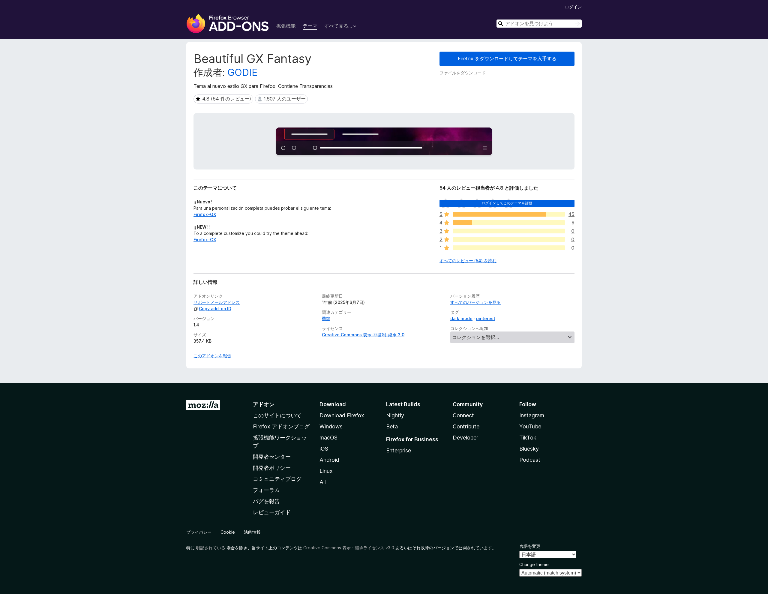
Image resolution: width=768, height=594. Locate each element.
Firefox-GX (205, 214)
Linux (326, 471)
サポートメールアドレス (217, 302)
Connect (463, 415)
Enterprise (398, 450)
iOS (324, 449)
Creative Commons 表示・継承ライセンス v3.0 (348, 547)
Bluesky (529, 449)
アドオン (263, 404)
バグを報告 (266, 501)
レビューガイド (272, 512)
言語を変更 (529, 546)
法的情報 (252, 532)
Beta (392, 426)
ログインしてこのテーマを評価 (507, 203)
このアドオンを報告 (212, 355)
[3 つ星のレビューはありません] (509, 231)
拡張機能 (286, 26)
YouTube (530, 426)
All (323, 482)
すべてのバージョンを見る (475, 302)
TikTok (527, 437)
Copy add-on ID (215, 308)
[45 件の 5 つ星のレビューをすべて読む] (509, 214)
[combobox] (539, 24)
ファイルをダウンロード (463, 72)
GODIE (242, 72)
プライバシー (199, 532)
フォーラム (266, 490)
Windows (331, 426)
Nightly (395, 415)
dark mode (461, 318)
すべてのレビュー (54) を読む (468, 260)
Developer (465, 437)
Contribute (466, 426)
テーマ (310, 26)
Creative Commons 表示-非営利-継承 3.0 (363, 334)
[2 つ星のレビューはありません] (509, 239)
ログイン (573, 6)
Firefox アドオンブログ (281, 426)
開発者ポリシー (272, 468)
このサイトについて (277, 415)
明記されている (210, 547)
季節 (326, 318)
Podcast (529, 460)
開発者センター (272, 457)
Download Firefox (342, 415)
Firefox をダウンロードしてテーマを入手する (507, 59)
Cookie (227, 532)
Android (329, 460)
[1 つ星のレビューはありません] (509, 247)
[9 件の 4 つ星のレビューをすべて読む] (509, 222)
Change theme (534, 564)
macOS (329, 437)
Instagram (531, 415)
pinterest (485, 318)
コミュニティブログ (277, 479)
